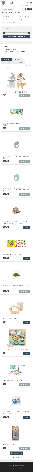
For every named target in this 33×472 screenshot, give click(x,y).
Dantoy (7, 49)
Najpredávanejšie (8, 62)
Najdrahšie (17, 59)
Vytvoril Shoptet (17, 468)
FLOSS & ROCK (9, 51)
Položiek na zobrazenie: (16, 36)
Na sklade (7, 28)
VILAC (14, 54)
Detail (27, 227)
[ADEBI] (8, 2)
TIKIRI (7, 54)
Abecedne (19, 62)
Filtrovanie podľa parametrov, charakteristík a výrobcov (15, 42)
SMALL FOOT (20, 51)
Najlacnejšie (7, 59)
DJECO (15, 49)
